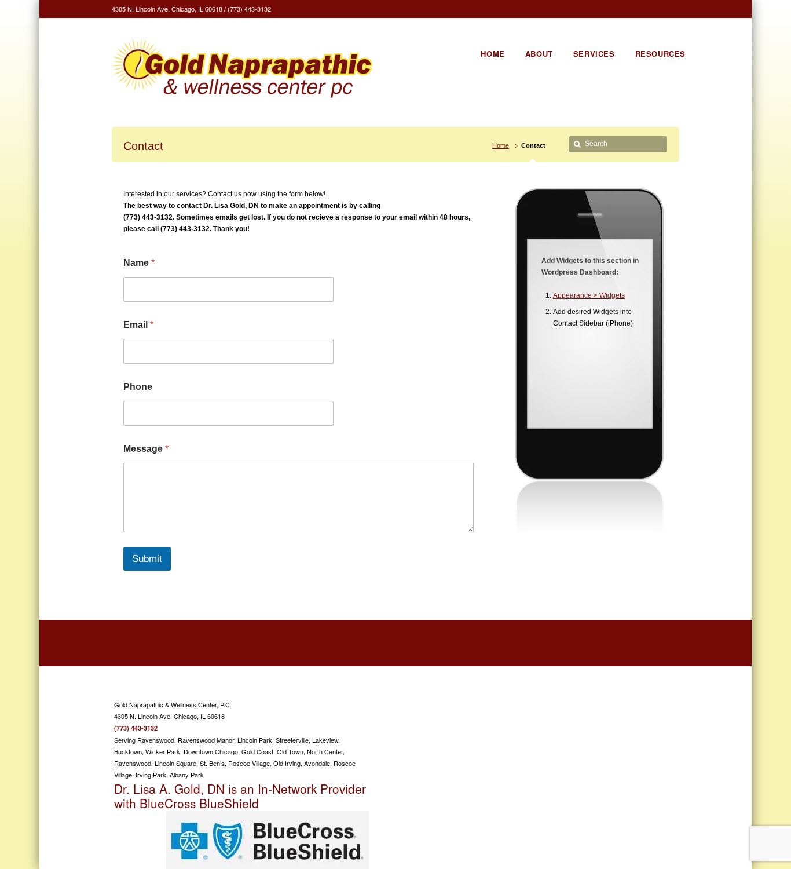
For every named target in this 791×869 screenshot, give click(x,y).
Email (138, 325)
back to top (662, 704)
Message (146, 449)
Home (500, 145)
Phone (137, 387)
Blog (613, 703)
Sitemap (585, 703)
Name (139, 263)
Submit (147, 558)
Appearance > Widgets (589, 295)
